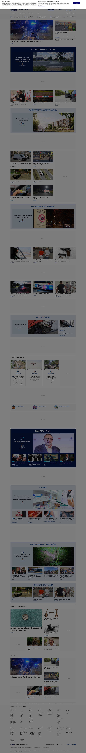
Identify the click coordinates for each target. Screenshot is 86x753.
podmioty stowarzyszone (17, 2)
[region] (43, 4)
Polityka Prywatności (4, 7)
